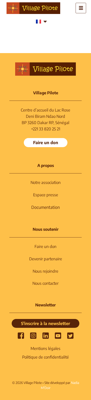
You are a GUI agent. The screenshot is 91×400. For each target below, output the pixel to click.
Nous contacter (45, 283)
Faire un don (45, 246)
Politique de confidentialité (45, 356)
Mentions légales (45, 348)
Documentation (45, 207)
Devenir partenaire (45, 258)
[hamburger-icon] (81, 8)
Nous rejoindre (45, 271)
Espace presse (45, 194)
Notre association (46, 182)
